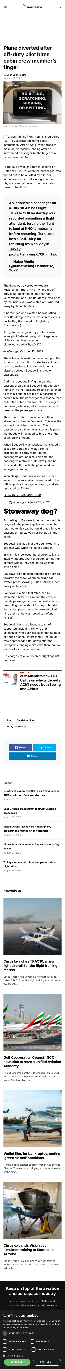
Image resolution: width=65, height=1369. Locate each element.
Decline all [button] (47, 1362)
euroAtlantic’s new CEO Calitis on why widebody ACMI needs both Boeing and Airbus (40, 682)
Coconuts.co (11, 325)
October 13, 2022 (31, 351)
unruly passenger (16, 726)
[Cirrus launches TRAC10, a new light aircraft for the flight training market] (32, 926)
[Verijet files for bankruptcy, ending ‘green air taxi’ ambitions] (32, 1118)
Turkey (15, 249)
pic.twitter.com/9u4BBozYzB (22, 495)
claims (33, 645)
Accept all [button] (17, 1362)
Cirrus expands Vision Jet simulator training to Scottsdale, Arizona (29, 1249)
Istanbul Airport (51, 136)
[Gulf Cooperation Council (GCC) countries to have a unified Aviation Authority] (32, 1022)
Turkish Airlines (16, 136)
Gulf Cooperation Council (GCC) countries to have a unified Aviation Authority (32, 1061)
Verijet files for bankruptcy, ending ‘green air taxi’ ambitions (31, 1156)
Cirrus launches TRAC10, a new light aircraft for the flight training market (30, 965)
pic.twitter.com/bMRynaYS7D (22, 344)
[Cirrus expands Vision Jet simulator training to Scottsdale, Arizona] (32, 1210)
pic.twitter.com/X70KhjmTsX (33, 254)
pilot (8, 720)
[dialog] (32, 1339)
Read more (22, 1327)
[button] (5, 7)
